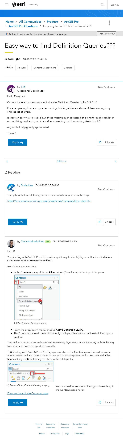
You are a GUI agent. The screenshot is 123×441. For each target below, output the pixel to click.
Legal (67, 434)
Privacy (42, 434)
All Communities (30, 21)
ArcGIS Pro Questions (23, 26)
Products (52, 21)
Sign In (115, 4)
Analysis (22, 67)
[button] (106, 87)
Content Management (45, 67)
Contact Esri (79, 434)
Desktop (68, 67)
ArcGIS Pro (71, 21)
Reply (15, 142)
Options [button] (109, 23)
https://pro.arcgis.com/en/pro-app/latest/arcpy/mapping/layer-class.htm (49, 201)
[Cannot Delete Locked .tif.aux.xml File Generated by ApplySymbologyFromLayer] (115, 161)
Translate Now (106, 33)
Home (10, 21)
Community (33, 4)
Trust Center (55, 434)
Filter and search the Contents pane (27, 393)
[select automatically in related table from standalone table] (7, 161)
